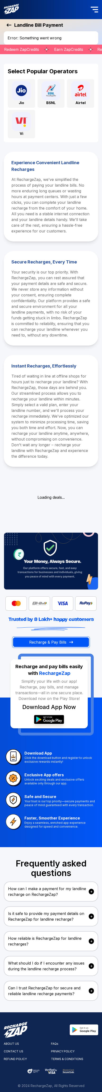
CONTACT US (13, 1051)
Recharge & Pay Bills (47, 642)
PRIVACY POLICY (62, 1051)
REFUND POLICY (15, 1059)
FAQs (54, 1043)
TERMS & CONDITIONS (67, 1059)
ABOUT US (11, 1043)
